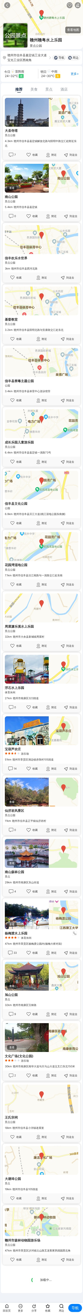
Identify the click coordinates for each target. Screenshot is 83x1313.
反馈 (78, 5)
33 (15, 952)
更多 (20, 1310)
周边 (76, 58)
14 (15, 768)
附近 (54, 154)
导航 (61, 58)
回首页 (7, 1310)
